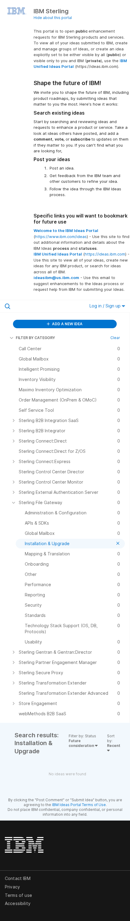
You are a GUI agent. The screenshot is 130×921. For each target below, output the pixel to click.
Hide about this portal (53, 17)
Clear (115, 337)
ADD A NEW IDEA (67, 324)
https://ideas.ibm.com (105, 254)
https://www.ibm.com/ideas (61, 236)
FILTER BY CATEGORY (35, 337)
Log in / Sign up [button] (105, 305)
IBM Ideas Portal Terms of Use (79, 804)
